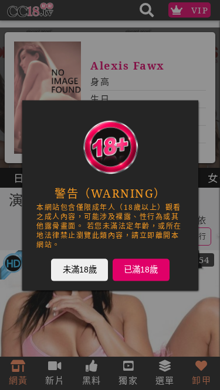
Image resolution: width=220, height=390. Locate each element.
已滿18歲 (141, 269)
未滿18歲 (79, 269)
